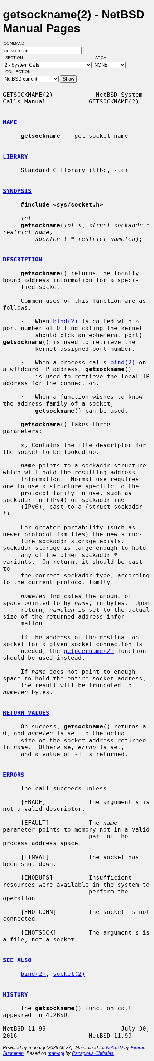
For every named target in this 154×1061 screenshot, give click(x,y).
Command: (17, 43)
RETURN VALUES (26, 712)
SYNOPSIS (17, 191)
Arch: (104, 57)
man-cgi (56, 1053)
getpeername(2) (89, 651)
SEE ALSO (17, 960)
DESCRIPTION (22, 259)
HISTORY (15, 994)
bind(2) (65, 321)
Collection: (18, 71)
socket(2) (69, 973)
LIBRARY (15, 156)
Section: (16, 57)
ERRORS (13, 774)
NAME (10, 122)
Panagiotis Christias (93, 1053)
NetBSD (114, 1047)
